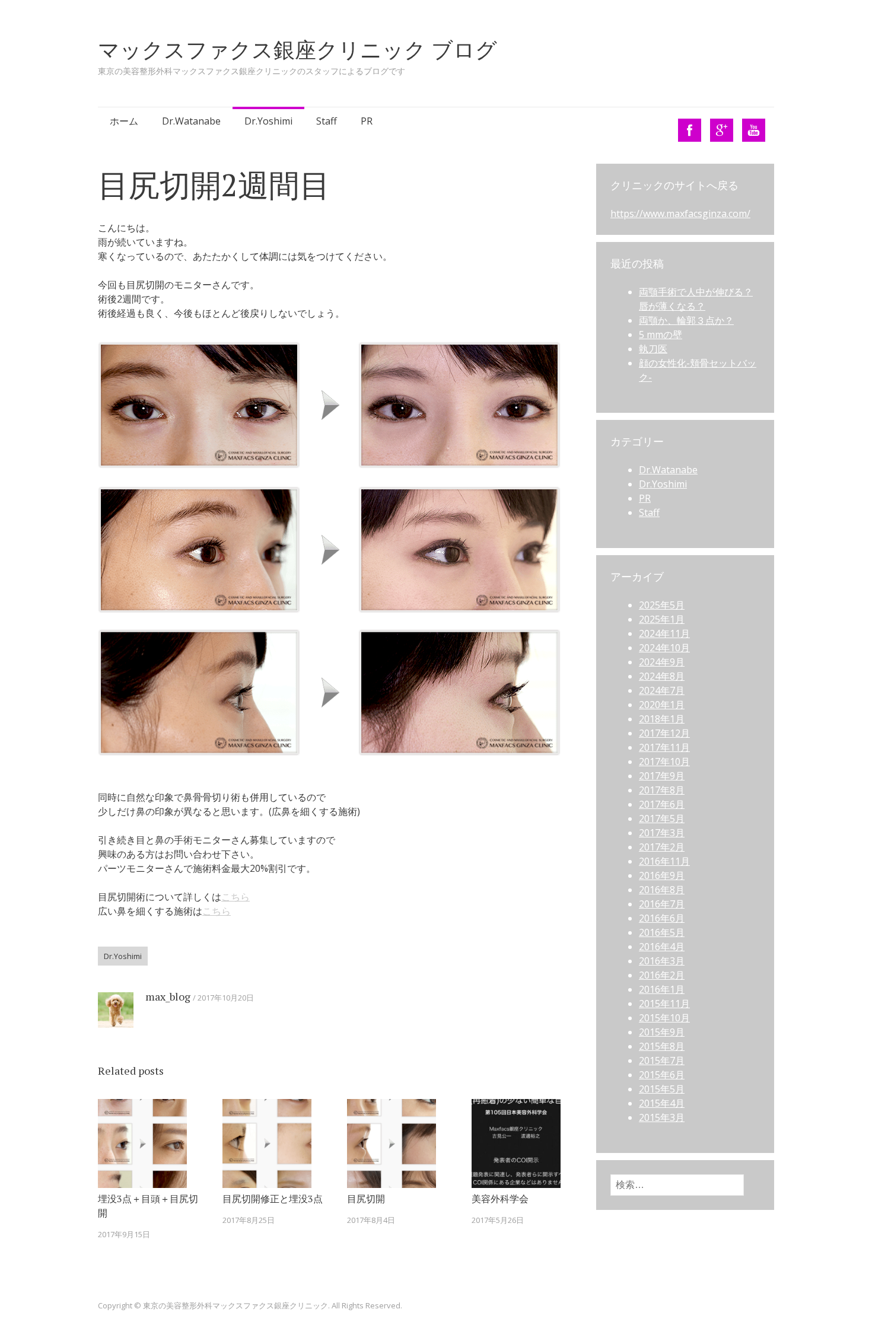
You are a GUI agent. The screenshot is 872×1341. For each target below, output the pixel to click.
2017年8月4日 (371, 1220)
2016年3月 (662, 960)
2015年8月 (662, 1046)
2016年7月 (662, 903)
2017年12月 (664, 733)
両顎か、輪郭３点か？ (686, 320)
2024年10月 (664, 647)
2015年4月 (662, 1103)
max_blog (167, 996)
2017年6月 (662, 804)
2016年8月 (662, 889)
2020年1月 (662, 704)
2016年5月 (662, 932)
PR (367, 121)
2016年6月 (662, 918)
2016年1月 (662, 989)
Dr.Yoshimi (268, 121)
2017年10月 (664, 761)
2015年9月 (662, 1032)
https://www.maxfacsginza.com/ (680, 213)
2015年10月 (664, 1017)
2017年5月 (662, 818)
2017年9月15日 (124, 1234)
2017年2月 (662, 846)
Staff (326, 121)
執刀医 (653, 348)
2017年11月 (664, 747)
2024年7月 (662, 690)
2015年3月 (662, 1117)
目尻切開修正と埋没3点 (272, 1198)
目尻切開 (366, 1198)
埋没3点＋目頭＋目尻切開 (148, 1205)
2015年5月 (662, 1088)
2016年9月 (662, 875)
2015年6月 (662, 1074)
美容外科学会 (500, 1198)
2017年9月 (662, 775)
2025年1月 (662, 619)
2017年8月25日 (248, 1220)
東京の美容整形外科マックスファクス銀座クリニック (235, 1305)
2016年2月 (662, 975)
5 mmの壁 (660, 334)
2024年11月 (664, 633)
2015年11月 (664, 1003)
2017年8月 (662, 790)
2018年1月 (662, 718)
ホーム (124, 121)
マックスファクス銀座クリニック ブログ (297, 49)
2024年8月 (662, 676)
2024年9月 (662, 661)
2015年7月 (662, 1060)
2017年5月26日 (498, 1220)
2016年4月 (662, 946)
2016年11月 (664, 861)
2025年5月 (662, 604)
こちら (235, 896)
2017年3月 (662, 832)
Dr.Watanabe (191, 121)
